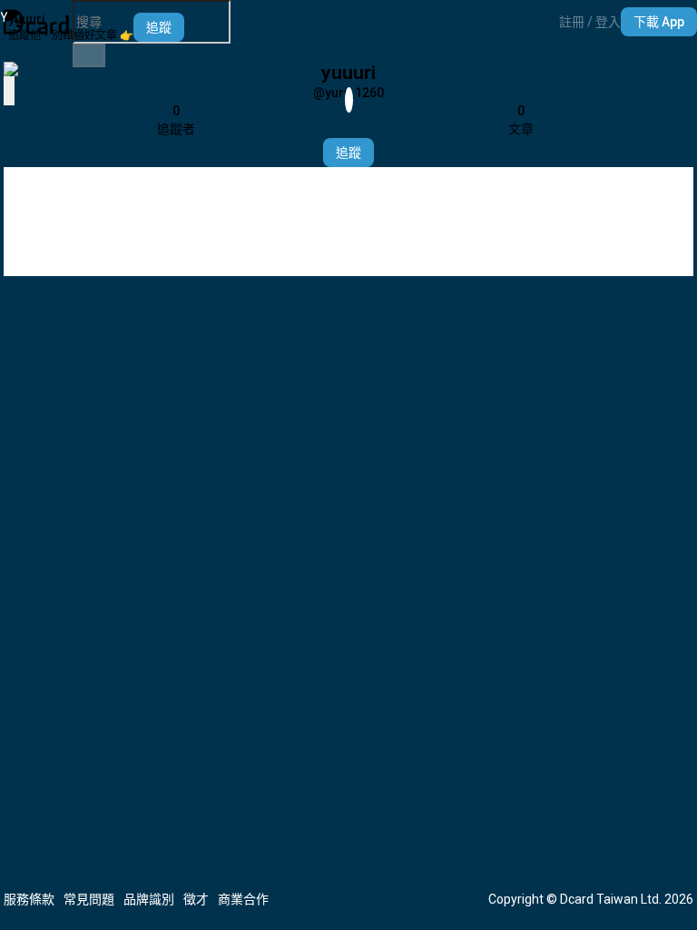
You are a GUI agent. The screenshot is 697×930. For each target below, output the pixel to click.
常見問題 (89, 899)
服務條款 (29, 899)
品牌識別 (148, 899)
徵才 (196, 899)
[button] (590, 22)
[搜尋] (89, 55)
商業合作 (243, 899)
